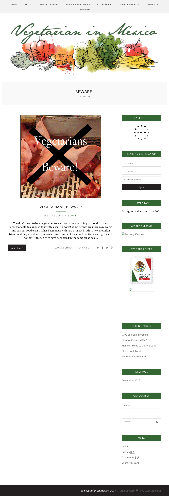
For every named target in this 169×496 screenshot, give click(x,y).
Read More (17, 247)
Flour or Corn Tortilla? (134, 340)
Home (14, 4)
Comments (130, 457)
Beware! (72, 216)
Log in (125, 446)
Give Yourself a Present (135, 334)
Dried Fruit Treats (132, 350)
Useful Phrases (129, 4)
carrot (86, 248)
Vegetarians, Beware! (61, 207)
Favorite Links (49, 4)
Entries (128, 451)
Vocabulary (105, 4)
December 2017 (131, 380)
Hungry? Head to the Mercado (139, 345)
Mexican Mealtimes (78, 4)
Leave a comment (64, 248)
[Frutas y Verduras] (134, 234)
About (29, 4)
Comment (85, 9)
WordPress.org (130, 462)
